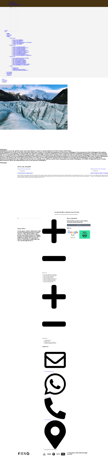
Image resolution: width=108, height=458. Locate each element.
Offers (11, 66)
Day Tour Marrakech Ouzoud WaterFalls (21, 64)
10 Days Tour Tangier (17, 41)
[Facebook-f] (18, 453)
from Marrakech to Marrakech (51, 274)
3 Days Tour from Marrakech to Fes (20, 50)
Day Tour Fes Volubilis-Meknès (19, 59)
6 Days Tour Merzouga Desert (19, 46)
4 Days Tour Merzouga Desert (19, 49)
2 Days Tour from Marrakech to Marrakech (22, 55)
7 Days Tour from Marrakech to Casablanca (22, 42)
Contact (9, 75)
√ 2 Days (44, 274)
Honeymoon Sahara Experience (19, 69)
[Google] (28, 453)
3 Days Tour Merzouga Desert (19, 53)
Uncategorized (22, 170)
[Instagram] (21, 453)
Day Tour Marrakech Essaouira (19, 61)
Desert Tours (12, 45)
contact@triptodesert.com (15, 5)
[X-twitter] (25, 453)
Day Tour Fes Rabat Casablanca (19, 60)
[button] (54, 245)
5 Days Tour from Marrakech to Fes (20, 47)
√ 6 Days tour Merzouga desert (47, 281)
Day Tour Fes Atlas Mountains (19, 63)
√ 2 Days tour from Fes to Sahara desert (49, 275)
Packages (9, 73)
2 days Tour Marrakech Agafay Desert (21, 52)
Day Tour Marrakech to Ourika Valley (21, 64)
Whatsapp (12, 2)
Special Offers (44, 338)
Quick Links (44, 272)
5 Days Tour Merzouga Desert (19, 48)
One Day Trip (12, 56)
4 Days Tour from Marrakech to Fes (20, 54)
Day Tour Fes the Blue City (18, 59)
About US (9, 35)
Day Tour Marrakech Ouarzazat (19, 62)
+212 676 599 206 (12, 3)
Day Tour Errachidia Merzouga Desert (21, 58)
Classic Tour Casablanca (18, 43)
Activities (9, 72)
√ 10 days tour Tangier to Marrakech (48, 279)
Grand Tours (12, 38)
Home (8, 33)
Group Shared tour (47, 340)
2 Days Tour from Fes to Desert (19, 51)
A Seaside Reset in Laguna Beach (25, 173)
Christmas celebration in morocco (20, 70)
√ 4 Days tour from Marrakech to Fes (49, 280)
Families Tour (15, 68)
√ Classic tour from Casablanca (47, 277)
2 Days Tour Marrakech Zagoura (20, 52)
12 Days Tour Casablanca (18, 40)
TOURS (8, 36)
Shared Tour (15, 67)
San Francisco (4, 81)
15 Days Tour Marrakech (18, 39)
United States (4, 80)
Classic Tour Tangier (17, 44)
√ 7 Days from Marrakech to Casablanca (49, 278)
